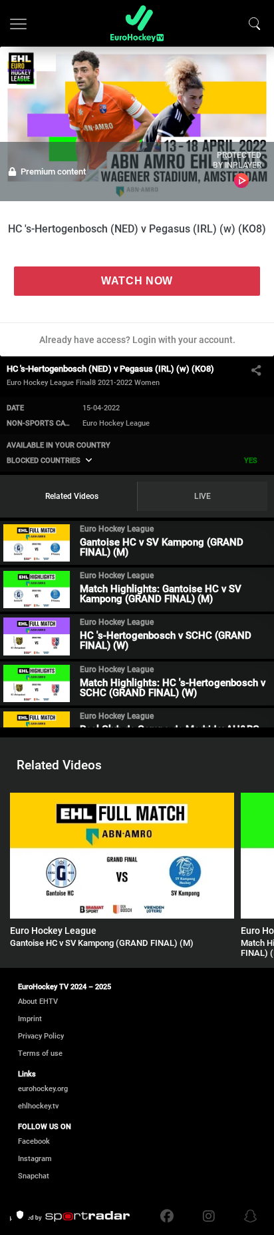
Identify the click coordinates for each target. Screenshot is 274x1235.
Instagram (35, 1158)
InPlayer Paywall (242, 181)
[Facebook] (170, 1216)
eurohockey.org (43, 1088)
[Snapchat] (247, 1216)
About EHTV (38, 1001)
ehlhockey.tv (38, 1106)
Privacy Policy (41, 1036)
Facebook (34, 1141)
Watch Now (137, 280)
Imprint (30, 1019)
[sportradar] (70, 1216)
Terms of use (40, 1053)
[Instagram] (209, 1216)
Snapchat (33, 1176)
